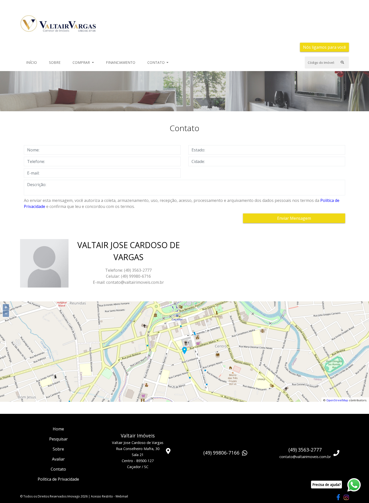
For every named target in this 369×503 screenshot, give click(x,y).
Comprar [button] (82, 62)
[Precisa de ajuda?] (353, 485)
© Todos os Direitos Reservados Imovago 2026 (54, 496)
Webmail (121, 496)
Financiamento (120, 62)
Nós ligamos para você (324, 47)
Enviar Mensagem (294, 218)
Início (32, 62)
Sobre (56, 62)
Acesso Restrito (102, 496)
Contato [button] (156, 62)
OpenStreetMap (337, 400)
